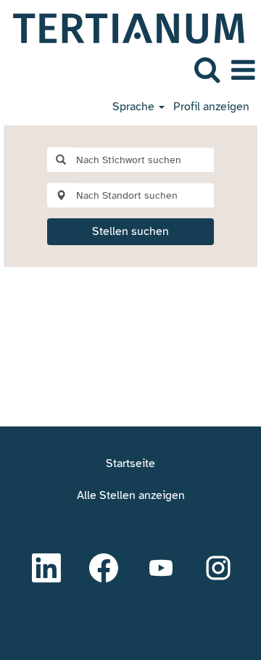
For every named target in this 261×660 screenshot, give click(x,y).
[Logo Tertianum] (123, 28)
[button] (243, 70)
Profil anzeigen (211, 106)
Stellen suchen (130, 231)
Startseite (130, 463)
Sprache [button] (134, 106)
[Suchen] (206, 69)
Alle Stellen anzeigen (131, 495)
